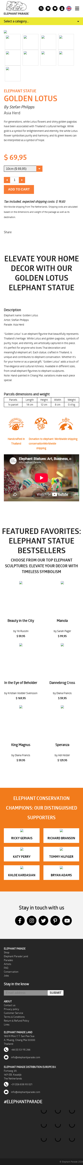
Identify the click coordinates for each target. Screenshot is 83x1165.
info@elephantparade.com (25, 1057)
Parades (8, 960)
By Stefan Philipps (19, 106)
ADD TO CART (19, 189)
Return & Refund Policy (16, 1020)
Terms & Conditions (14, 1017)
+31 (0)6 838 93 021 (21, 1084)
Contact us (9, 1005)
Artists (7, 964)
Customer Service (13, 1013)
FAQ (6, 968)
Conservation (11, 971)
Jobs (6, 975)
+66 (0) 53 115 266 (20, 1049)
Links (6, 1024)
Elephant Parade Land (16, 956)
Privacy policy (11, 1009)
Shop (6, 952)
